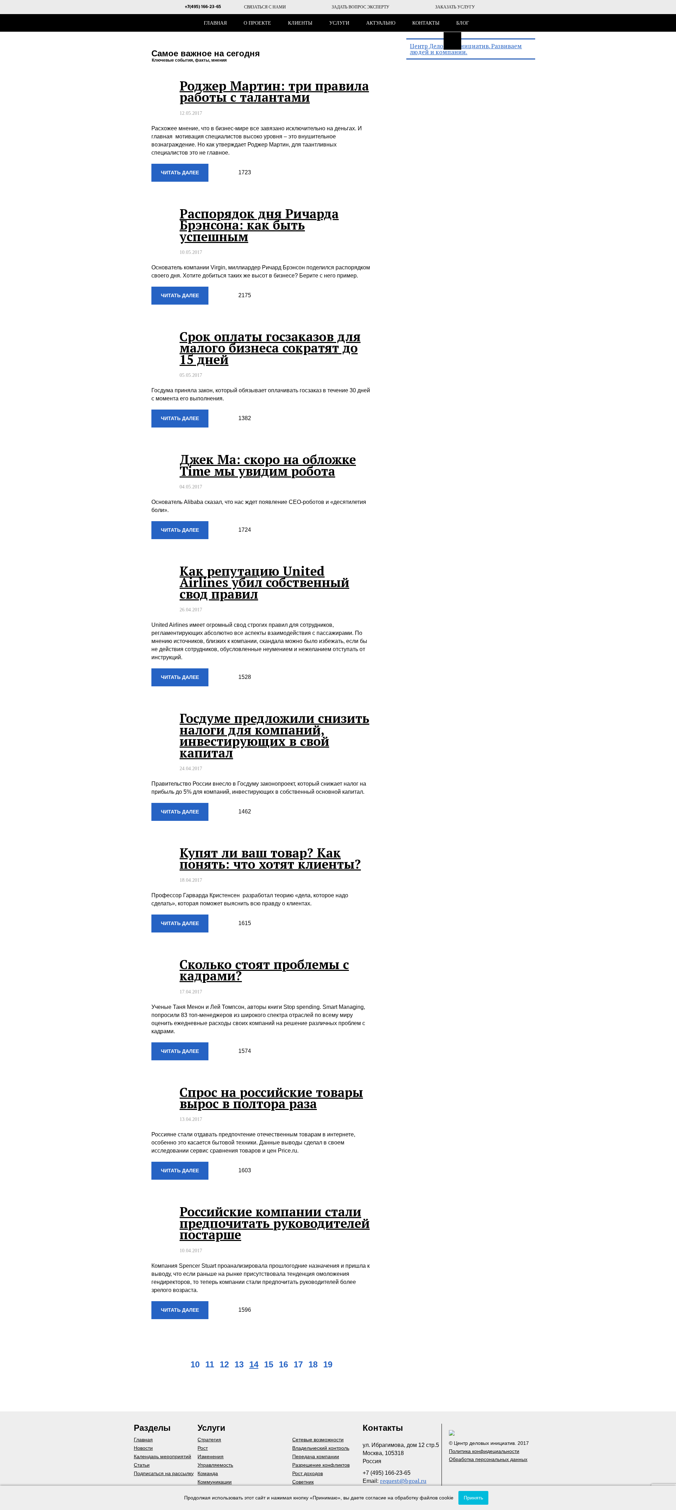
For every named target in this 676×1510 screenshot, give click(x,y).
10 (195, 1364)
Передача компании (315, 1456)
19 (327, 1364)
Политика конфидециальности (484, 1451)
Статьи (142, 1465)
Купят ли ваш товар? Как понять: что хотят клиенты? (270, 858)
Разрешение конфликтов (321, 1465)
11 (209, 1364)
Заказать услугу (455, 7)
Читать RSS (452, 41)
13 (239, 1364)
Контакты (425, 23)
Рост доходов (307, 1473)
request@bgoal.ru (403, 1481)
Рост (203, 1448)
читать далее (180, 172)
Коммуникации (215, 1482)
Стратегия (209, 1439)
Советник (303, 1482)
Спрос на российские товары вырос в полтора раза (271, 1098)
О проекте (257, 23)
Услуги (339, 23)
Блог (462, 23)
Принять (473, 1497)
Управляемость (215, 1465)
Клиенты (300, 23)
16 (283, 1364)
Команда (208, 1473)
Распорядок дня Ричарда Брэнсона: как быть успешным (259, 225)
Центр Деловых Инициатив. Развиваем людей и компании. (466, 49)
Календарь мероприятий (162, 1456)
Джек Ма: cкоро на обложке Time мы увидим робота (268, 465)
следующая (346, 1365)
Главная (215, 23)
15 (268, 1364)
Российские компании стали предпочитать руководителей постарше (275, 1223)
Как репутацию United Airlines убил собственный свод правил (264, 582)
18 (313, 1364)
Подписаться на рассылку (164, 1473)
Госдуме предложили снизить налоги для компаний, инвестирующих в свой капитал (274, 735)
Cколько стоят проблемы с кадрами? (264, 970)
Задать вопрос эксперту (360, 7)
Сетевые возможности (318, 1439)
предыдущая (176, 1365)
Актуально (380, 23)
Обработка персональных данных (488, 1459)
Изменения (211, 1456)
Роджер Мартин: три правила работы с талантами (274, 91)
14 (253, 1364)
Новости (143, 1448)
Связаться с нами (265, 7)
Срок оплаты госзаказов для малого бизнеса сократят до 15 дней (270, 348)
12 (224, 1364)
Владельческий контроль (320, 1448)
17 (298, 1364)
